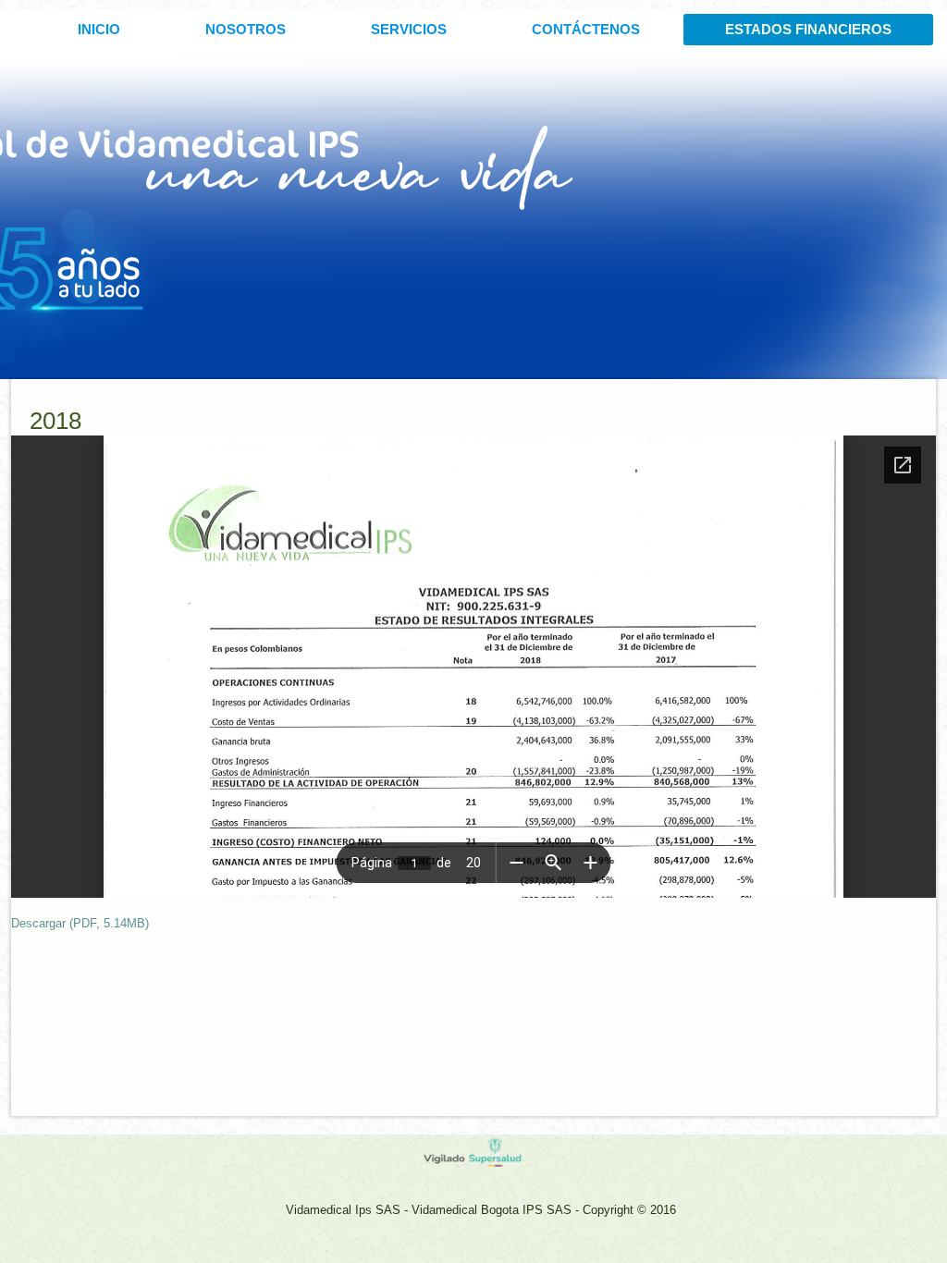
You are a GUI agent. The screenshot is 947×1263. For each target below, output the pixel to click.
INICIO (99, 29)
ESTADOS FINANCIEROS (808, 29)
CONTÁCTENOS (586, 29)
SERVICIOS (409, 29)
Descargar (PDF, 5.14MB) (80, 923)
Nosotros (245, 29)
